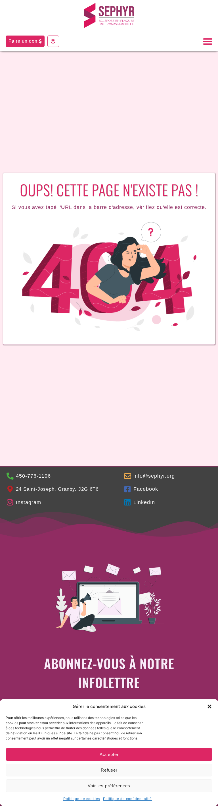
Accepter (109, 754)
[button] (209, 706)
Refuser (109, 770)
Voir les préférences (109, 785)
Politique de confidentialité (127, 799)
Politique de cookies (81, 799)
